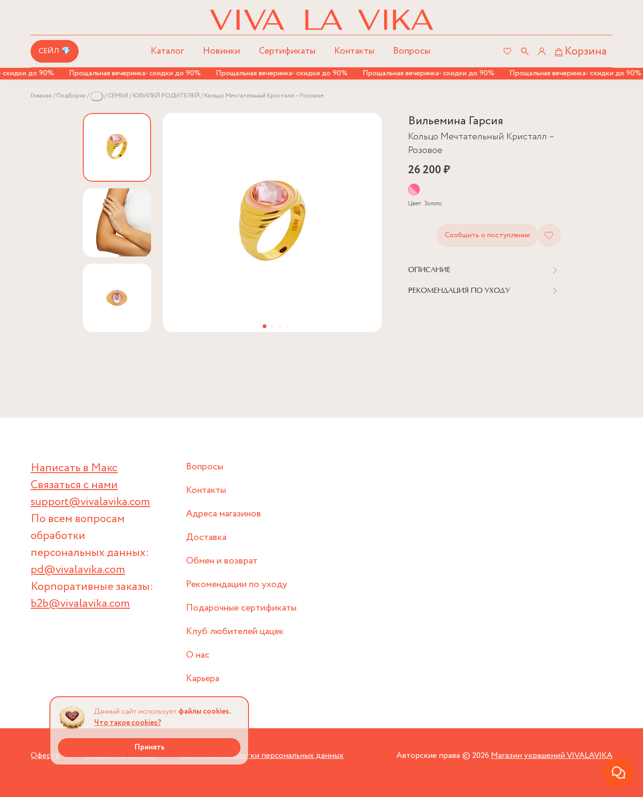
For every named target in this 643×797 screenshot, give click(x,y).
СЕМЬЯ (118, 95)
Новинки (221, 51)
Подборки (71, 95)
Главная (41, 95)
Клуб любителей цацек (235, 631)
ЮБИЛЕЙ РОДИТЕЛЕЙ (166, 95)
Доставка (206, 537)
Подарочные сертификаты (241, 608)
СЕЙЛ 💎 (55, 51)
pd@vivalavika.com (78, 570)
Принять (149, 747)
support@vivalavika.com (90, 502)
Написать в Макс (74, 468)
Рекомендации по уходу (236, 584)
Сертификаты (287, 51)
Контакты (354, 51)
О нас (197, 655)
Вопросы (411, 51)
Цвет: (425, 203)
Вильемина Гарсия (455, 121)
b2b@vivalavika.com (80, 604)
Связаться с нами (74, 485)
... (96, 95)
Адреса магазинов (223, 514)
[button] (264, 326)
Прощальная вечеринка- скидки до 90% (127, 73)
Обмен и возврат (221, 561)
